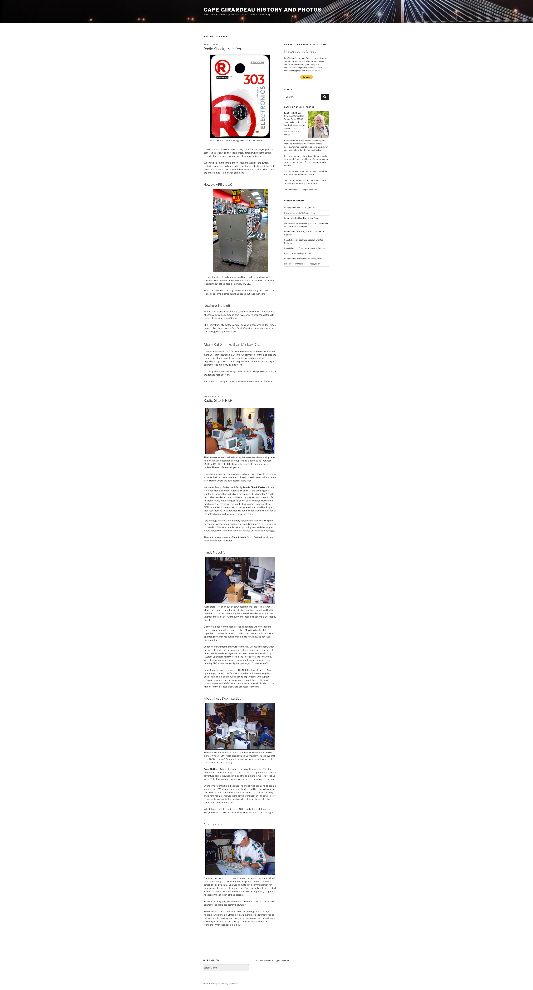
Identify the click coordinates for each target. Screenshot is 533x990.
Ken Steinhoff (290, 207)
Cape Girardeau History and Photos (263, 10)
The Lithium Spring (311, 218)
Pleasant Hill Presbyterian (310, 258)
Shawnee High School (301, 253)
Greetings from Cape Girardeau (312, 248)
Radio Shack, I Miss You (222, 49)
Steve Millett (289, 213)
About (205, 983)
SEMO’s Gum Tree (307, 207)
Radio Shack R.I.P (217, 400)
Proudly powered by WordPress (224, 983)
